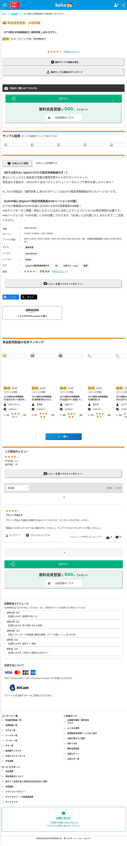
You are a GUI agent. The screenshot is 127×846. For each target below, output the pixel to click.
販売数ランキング (13, 751)
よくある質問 (73, 728)
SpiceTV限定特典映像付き (37, 265)
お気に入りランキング (15, 756)
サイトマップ (11, 802)
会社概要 (9, 771)
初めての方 (72, 743)
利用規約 (9, 786)
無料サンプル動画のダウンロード (67, 72)
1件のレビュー (72, 51)
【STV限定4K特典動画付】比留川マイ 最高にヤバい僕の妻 (70, 399)
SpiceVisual (31, 253)
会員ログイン (73, 754)
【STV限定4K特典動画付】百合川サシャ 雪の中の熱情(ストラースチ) (14, 399)
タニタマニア (15, 535)
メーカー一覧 (11, 740)
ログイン (63, 564)
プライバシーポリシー (15, 792)
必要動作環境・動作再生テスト (78, 721)
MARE (28, 259)
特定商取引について (14, 776)
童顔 (85, 265)
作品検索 (9, 761)
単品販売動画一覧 (13, 720)
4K (56, 265)
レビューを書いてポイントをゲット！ (65, 283)
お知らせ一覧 (73, 759)
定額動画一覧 (11, 725)
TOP (4, 14)
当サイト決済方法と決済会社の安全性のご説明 (26, 781)
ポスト (30, 297)
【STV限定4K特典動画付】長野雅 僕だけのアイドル (42, 399)
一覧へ (64, 436)
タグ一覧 (9, 745)
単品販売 (14, 14)
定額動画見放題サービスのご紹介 (82, 733)
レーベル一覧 (11, 735)
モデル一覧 (10, 730)
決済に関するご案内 (76, 738)
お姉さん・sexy (70, 265)
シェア (12, 297)
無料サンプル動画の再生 (67, 62)
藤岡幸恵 (29, 247)
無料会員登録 (73, 748)
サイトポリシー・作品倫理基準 (19, 797)
